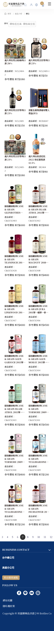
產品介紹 (18, 13)
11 (45, 537)
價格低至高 (16, 24)
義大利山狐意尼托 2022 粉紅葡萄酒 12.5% (36, 159)
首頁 (9, 13)
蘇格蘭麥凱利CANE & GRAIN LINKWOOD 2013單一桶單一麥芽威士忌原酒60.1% (15, 312)
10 (38, 537)
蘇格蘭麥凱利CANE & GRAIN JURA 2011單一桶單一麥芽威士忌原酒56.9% (38, 310)
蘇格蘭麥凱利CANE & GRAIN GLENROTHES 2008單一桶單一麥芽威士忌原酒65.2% (14, 213)
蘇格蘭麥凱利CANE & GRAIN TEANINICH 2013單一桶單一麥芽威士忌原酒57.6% (15, 262)
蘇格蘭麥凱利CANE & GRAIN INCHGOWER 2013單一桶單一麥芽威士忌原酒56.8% (39, 512)
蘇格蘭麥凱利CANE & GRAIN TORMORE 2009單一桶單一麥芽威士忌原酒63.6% (39, 412)
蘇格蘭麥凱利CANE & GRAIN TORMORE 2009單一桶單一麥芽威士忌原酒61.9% (15, 462)
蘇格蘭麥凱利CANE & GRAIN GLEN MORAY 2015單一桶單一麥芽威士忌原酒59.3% (38, 362)
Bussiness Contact (15, 549)
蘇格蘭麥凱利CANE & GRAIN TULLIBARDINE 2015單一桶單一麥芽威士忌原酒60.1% (14, 512)
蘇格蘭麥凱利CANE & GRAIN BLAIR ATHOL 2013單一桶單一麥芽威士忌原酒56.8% (38, 213)
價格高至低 (29, 24)
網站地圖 (7, 600)
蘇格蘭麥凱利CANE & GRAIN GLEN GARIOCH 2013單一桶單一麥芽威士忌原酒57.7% (15, 362)
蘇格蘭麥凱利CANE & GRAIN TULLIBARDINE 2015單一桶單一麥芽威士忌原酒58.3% (38, 462)
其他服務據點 (11, 577)
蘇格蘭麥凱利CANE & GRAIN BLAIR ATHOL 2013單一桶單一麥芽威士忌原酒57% (14, 412)
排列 (6, 23)
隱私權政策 (9, 606)
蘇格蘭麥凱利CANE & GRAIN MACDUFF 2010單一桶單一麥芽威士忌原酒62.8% (39, 262)
